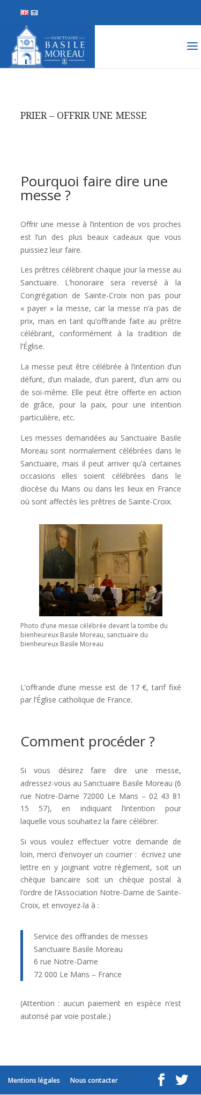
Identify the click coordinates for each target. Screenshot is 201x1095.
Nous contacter (35, 13)
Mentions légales (34, 1080)
